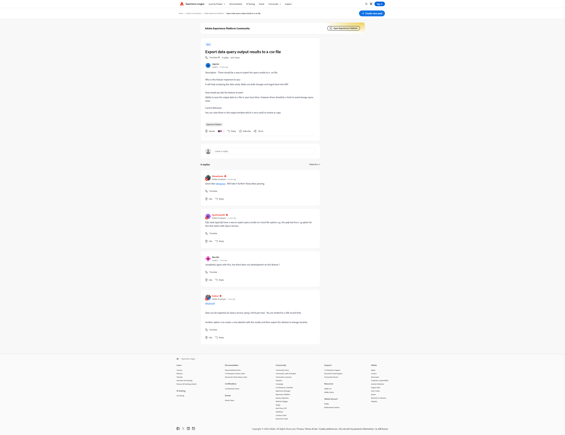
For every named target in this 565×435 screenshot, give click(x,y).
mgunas (215, 64)
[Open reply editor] (260, 151)
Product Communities (194, 13)
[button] (372, 13)
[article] (259, 188)
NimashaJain (217, 176)
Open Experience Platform (345, 28)
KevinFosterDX (218, 215)
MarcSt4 (215, 257)
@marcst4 (210, 303)
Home (181, 13)
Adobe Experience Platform (214, 13)
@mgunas (220, 183)
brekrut (215, 296)
